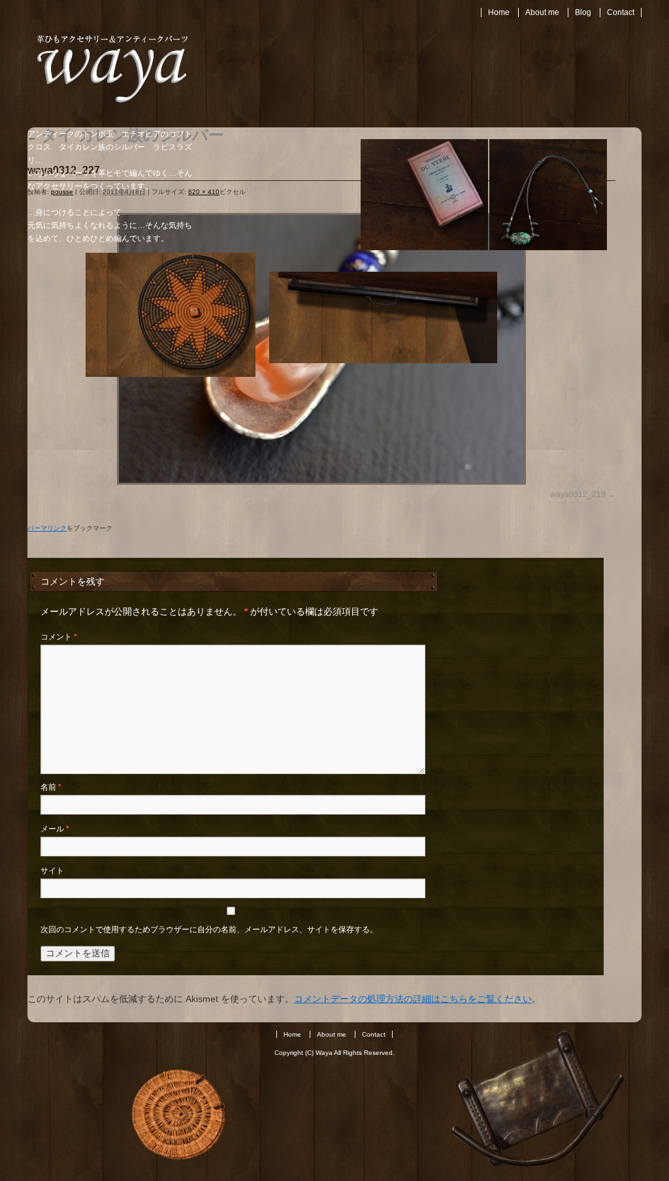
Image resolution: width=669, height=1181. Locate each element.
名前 (51, 787)
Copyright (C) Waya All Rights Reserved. (334, 1052)
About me (542, 12)
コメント (59, 636)
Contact (620, 12)
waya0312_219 (578, 494)
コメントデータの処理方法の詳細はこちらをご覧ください (413, 999)
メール (55, 828)
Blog (583, 12)
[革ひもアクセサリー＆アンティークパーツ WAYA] (112, 104)
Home (499, 12)
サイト (52, 870)
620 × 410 (204, 191)
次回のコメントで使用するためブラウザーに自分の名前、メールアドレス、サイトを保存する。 (209, 929)
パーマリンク (47, 528)
